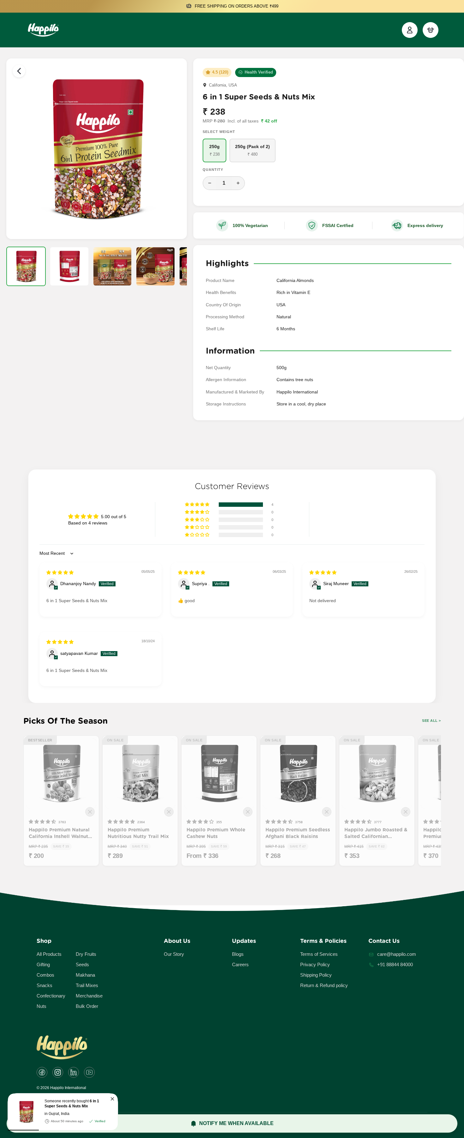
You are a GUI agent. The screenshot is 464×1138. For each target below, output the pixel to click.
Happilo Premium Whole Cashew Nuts (216, 833)
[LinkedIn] (73, 1072)
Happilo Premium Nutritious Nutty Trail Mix (138, 833)
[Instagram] (57, 1072)
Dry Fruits (86, 954)
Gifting (43, 964)
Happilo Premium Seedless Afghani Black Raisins (297, 833)
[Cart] (430, 30)
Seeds (82, 964)
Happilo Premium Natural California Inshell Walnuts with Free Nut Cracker (60, 833)
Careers (240, 964)
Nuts (41, 1006)
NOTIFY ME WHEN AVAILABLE (236, 1123)
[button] (197, 504)
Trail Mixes (87, 985)
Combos (45, 975)
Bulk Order (87, 1006)
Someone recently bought (72, 1103)
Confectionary (51, 995)
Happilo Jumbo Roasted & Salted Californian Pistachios (375, 833)
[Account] (410, 30)
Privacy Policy (315, 964)
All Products (49, 954)
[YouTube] (89, 1072)
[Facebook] (42, 1072)
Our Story (174, 954)
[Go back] (19, 71)
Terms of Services (319, 954)
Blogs (238, 954)
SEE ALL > (431, 720)
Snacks (44, 985)
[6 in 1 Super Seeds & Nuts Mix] (23, 1111)
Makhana (85, 975)
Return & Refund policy (324, 985)
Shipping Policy (316, 975)
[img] (60, 572)
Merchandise (89, 995)
